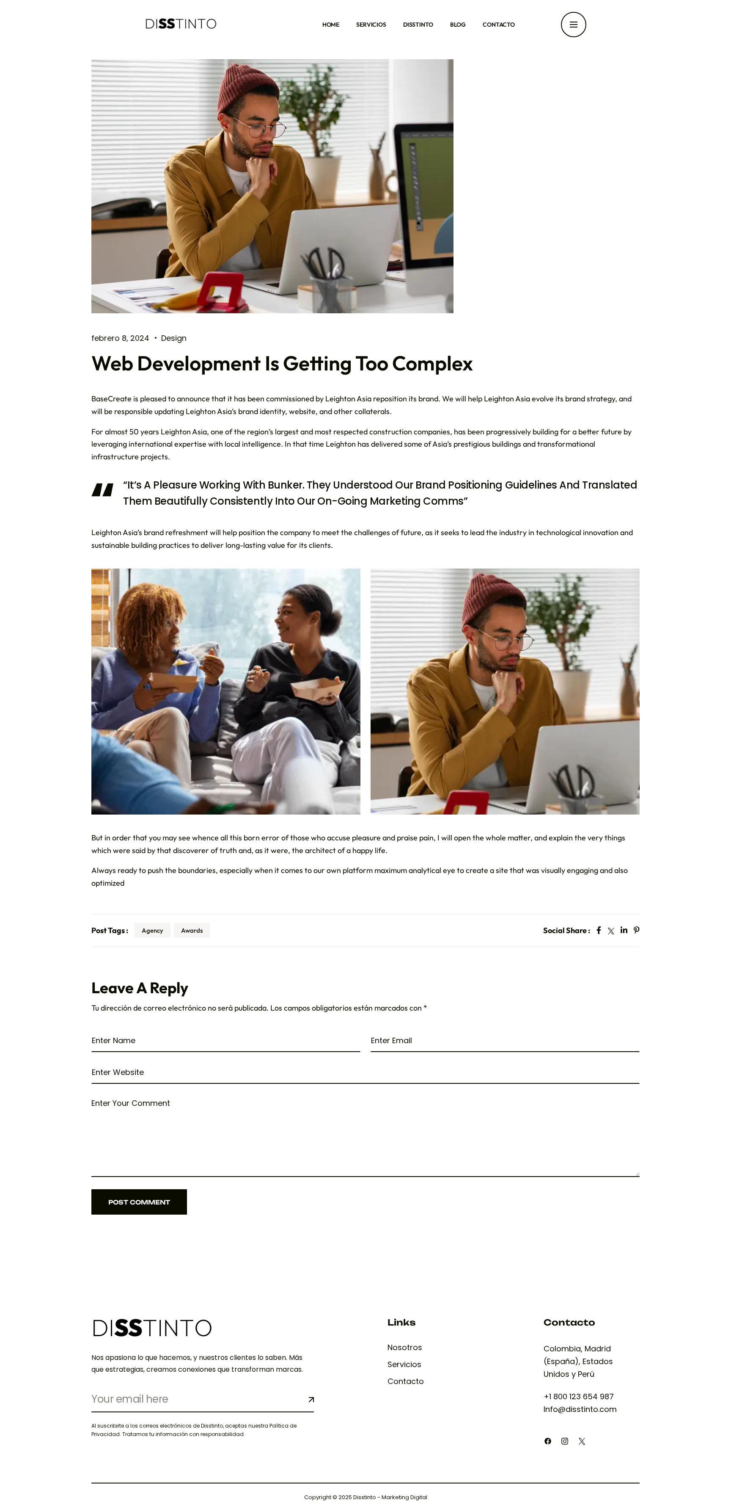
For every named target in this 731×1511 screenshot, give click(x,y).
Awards (192, 930)
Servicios (371, 24)
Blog (458, 24)
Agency (152, 930)
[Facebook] (548, 1441)
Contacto (499, 24)
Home (330, 24)
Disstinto (418, 24)
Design (174, 338)
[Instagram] (565, 1441)
